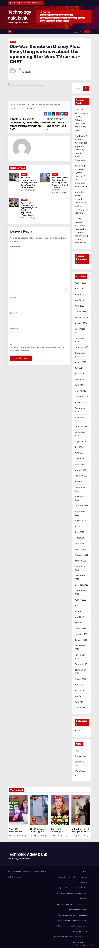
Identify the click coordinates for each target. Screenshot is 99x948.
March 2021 (80, 707)
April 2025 (79, 385)
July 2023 (79, 526)
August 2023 (80, 520)
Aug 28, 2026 (26, 190)
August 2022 (80, 600)
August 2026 (80, 283)
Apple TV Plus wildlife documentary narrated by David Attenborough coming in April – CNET (28, 124)
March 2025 (80, 391)
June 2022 (79, 611)
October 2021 (81, 664)
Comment (15, 246)
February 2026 (81, 317)
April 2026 (79, 306)
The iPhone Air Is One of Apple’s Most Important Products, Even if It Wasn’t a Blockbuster (60, 184)
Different (82, 18)
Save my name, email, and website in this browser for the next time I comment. (37, 349)
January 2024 (81, 481)
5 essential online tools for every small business (73, 880)
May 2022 (79, 617)
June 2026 (79, 294)
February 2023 (81, 555)
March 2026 (80, 311)
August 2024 (80, 441)
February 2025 (81, 396)
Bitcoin (59, 21)
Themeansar (15, 877)
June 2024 (80, 452)
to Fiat (66, 21)
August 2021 (80, 679)
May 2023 (79, 537)
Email (13, 313)
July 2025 (79, 368)
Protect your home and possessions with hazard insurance (72, 929)
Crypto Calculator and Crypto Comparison (56, 15)
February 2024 (82, 475)
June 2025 (79, 373)
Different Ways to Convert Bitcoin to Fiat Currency (58, 18)
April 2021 (79, 702)
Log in (77, 750)
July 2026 (79, 288)
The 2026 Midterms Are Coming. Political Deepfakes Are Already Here (29, 183)
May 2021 (79, 696)
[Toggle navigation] (76, 31)
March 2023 (80, 549)
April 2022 (79, 622)
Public (13, 42)
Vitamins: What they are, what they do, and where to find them (71, 939)
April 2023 (79, 543)
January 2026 (81, 323)
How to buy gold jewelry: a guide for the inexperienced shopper (72, 907)
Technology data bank (27, 854)
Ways (43, 21)
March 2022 (80, 628)
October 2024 (81, 426)
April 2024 (79, 464)
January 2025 (81, 402)
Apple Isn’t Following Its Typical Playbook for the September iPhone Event (81, 176)
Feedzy (93, 945)
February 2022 (81, 634)
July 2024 (79, 447)
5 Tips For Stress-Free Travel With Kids (73, 888)
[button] (81, 31)
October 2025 (81, 347)
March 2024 (80, 470)
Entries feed (80, 756)
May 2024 (79, 458)
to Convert (51, 21)
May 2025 (79, 379)
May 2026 (79, 300)
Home (85, 871)
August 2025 (80, 362)
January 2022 (81, 640)
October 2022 (81, 585)
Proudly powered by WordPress (20, 871)
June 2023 (79, 532)
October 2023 (81, 505)
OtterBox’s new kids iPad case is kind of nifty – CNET (57, 122)
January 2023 (81, 560)
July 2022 (79, 605)
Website (14, 328)
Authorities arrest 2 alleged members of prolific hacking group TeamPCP (81, 202)
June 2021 (79, 690)
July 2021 (79, 684)
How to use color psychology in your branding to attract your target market (73, 918)
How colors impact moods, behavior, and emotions (71, 896)
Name (13, 297)
